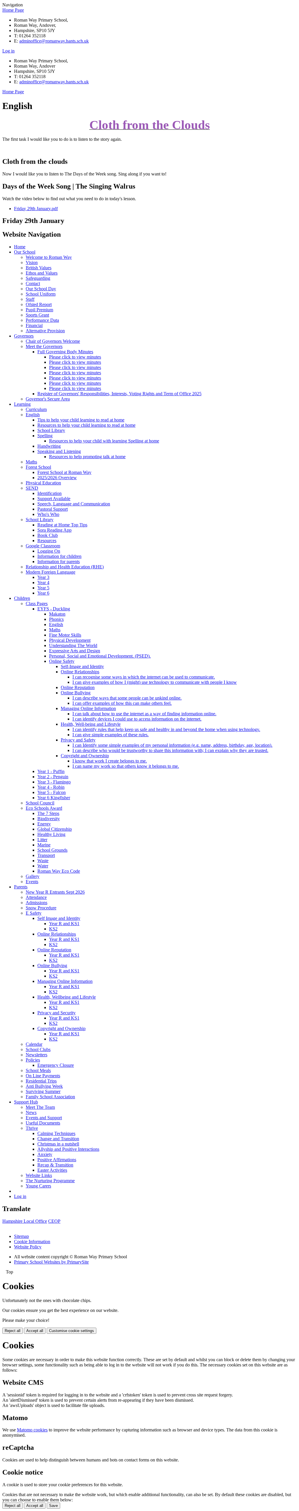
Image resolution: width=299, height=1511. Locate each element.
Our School (24, 252)
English (33, 414)
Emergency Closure (55, 1065)
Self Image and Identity (58, 918)
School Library (51, 430)
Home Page (13, 10)
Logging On (48, 551)
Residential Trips (41, 1080)
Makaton (57, 614)
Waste (42, 860)
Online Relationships (80, 671)
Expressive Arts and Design (74, 650)
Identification (49, 493)
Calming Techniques (56, 1133)
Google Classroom (43, 545)
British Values (38, 267)
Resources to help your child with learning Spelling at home (104, 440)
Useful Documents (43, 1122)
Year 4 (43, 582)
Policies (33, 1059)
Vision (32, 262)
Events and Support (44, 1117)
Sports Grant (37, 314)
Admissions (36, 902)
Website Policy (27, 1246)
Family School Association (50, 1096)
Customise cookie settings (71, 1331)
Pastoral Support (52, 509)
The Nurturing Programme (50, 1180)
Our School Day (41, 288)
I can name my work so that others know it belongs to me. (125, 766)
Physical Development (70, 640)
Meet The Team (40, 1107)
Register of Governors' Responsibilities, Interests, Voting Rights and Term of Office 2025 (119, 393)
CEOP (54, 1221)
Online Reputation (78, 687)
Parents (20, 886)
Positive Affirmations (56, 1159)
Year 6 (43, 593)
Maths (31, 461)
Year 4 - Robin (51, 787)
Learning (22, 404)
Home (19, 246)
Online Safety (61, 661)
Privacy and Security (56, 1012)
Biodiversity (48, 818)
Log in (8, 50)
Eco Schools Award (44, 808)
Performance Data (42, 320)
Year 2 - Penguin (52, 776)
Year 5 (43, 587)
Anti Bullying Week (44, 1086)
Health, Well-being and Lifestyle (91, 724)
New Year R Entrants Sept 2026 (55, 892)
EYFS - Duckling (53, 608)
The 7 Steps (48, 813)
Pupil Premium (39, 309)
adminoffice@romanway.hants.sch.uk (54, 40)
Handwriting (49, 446)
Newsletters (36, 1054)
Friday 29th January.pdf (36, 208)
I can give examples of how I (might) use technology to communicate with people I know (154, 682)
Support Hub (26, 1101)
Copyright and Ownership (85, 755)
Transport (46, 855)
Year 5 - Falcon (51, 792)
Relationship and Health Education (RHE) (65, 566)
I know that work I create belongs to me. (109, 760)
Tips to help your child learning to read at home (80, 419)
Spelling (45, 435)
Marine (44, 844)
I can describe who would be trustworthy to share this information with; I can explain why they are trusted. (170, 750)
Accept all (34, 1331)
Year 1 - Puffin (51, 771)
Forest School (38, 467)
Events (32, 881)
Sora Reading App (54, 530)
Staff (30, 299)
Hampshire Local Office (24, 1221)
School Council (40, 802)
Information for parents (58, 561)
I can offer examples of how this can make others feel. (122, 703)
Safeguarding (38, 278)
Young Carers (38, 1185)
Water (42, 865)
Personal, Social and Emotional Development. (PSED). (100, 655)
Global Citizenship (54, 829)
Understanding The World (73, 645)
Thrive (32, 1128)
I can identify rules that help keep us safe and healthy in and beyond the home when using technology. (166, 729)
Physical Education (43, 482)
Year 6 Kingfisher (53, 797)
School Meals (38, 1070)
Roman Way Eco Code (58, 871)
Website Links (39, 1175)
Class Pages (37, 603)
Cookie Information (32, 1241)
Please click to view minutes (75, 356)
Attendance (36, 897)
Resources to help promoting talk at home (87, 456)
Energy (44, 823)
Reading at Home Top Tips (62, 524)
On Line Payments (43, 1075)
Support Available (53, 498)
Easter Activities (52, 1170)
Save (53, 1505)
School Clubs (38, 1049)
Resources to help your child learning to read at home (86, 425)
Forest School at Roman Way (64, 472)
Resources (46, 540)
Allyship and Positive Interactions (68, 1149)
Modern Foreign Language (50, 572)
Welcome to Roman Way (49, 257)
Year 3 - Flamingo (54, 781)
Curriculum (36, 409)
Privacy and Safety (78, 739)
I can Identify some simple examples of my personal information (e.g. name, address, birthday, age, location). (172, 745)
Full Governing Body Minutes (65, 351)
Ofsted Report (39, 304)
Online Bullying (76, 692)
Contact (33, 283)
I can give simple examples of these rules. (110, 734)
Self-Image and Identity (82, 666)
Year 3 (43, 577)
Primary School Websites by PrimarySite (51, 1261)
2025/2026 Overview (57, 477)
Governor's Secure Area (48, 398)
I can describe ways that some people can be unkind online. (127, 697)
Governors (24, 335)
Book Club (47, 535)
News (31, 1112)
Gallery (32, 876)
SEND (32, 488)
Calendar (34, 1044)
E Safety (33, 913)
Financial (34, 325)
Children (22, 598)
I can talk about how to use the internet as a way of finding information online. (144, 713)
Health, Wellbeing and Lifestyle (66, 997)
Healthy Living (51, 834)
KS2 (53, 928)
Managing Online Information (88, 708)
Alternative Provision (45, 330)
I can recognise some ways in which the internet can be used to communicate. (143, 676)
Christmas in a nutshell (58, 1143)
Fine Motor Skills (65, 634)
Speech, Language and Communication (73, 503)
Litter (42, 839)
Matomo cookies (32, 1429)
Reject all (12, 1331)
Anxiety (44, 1154)
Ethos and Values (42, 272)
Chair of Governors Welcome (53, 341)
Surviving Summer (43, 1091)
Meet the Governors (44, 346)
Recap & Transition (55, 1164)
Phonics (56, 619)
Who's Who (48, 514)
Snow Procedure (41, 907)
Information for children (59, 556)
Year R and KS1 (64, 923)
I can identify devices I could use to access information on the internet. (136, 718)
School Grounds (52, 850)
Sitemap (21, 1236)
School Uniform (40, 293)
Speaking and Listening (59, 451)
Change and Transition (58, 1138)
